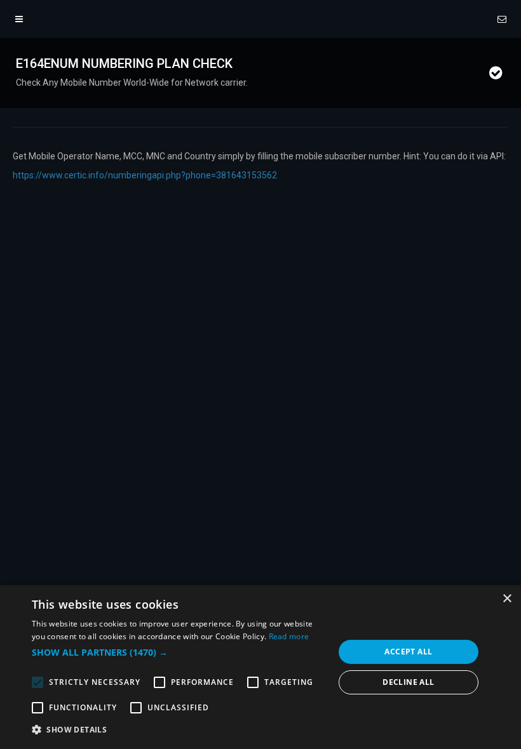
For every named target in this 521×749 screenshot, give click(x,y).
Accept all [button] (408, 651)
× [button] (506, 599)
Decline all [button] (408, 682)
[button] (178, 652)
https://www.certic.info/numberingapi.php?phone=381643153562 (145, 175)
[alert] (260, 667)
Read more (289, 636)
